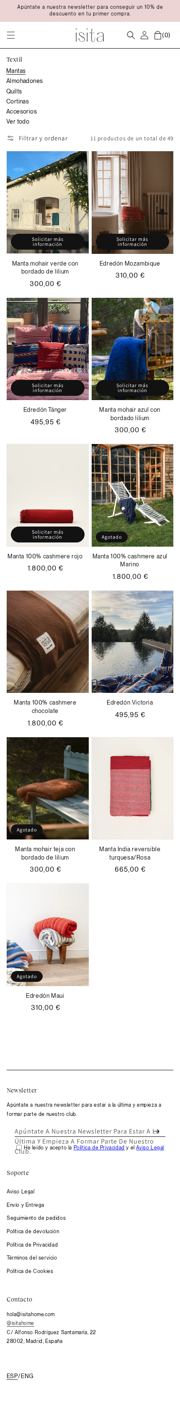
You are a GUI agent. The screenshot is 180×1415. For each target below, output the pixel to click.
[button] (11, 35)
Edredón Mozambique (130, 263)
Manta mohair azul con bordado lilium (129, 413)
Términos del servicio (32, 1258)
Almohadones (24, 80)
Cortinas (17, 101)
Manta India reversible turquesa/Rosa (129, 853)
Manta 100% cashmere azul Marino (130, 560)
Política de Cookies (30, 1271)
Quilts (14, 91)
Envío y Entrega (25, 1205)
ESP (12, 1376)
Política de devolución (33, 1231)
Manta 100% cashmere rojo (45, 556)
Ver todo (17, 121)
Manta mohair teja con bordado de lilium (45, 853)
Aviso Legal (21, 1192)
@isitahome (20, 1323)
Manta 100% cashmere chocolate (45, 706)
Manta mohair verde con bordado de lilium (45, 267)
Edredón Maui (45, 995)
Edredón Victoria (130, 702)
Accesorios (21, 111)
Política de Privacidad (32, 1245)
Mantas (16, 70)
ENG (27, 1376)
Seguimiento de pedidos (36, 1218)
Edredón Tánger (45, 409)
